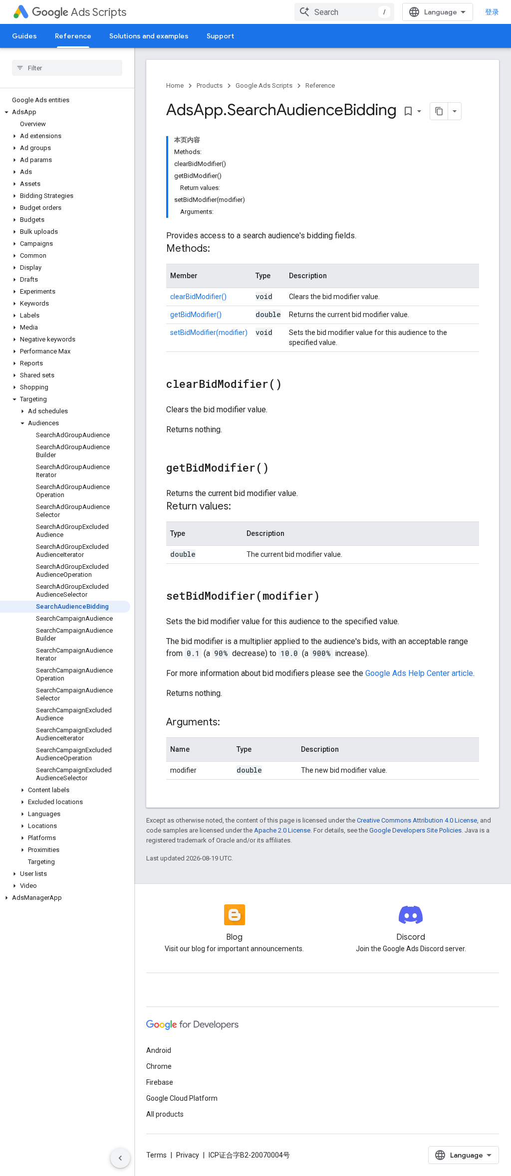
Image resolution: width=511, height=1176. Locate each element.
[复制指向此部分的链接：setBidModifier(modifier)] (330, 597)
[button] (65, 112)
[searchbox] (67, 68)
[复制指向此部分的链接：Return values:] (241, 507)
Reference (73, 35)
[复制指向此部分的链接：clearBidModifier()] (292, 385)
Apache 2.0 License (282, 830)
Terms (156, 1155)
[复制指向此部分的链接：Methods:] (220, 249)
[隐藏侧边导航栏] (120, 1158)
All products (165, 1114)
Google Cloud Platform (182, 1098)
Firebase (159, 1082)
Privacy (187, 1155)
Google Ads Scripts (264, 85)
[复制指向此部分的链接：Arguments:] (230, 723)
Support (220, 35)
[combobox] (344, 12)
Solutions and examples (149, 35)
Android (158, 1050)
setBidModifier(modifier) (209, 332)
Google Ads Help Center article (419, 673)
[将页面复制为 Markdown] (439, 111)
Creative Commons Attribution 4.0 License (417, 820)
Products (210, 85)
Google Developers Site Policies (415, 830)
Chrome (159, 1066)
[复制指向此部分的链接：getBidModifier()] (279, 469)
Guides (24, 35)
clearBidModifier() (198, 297)
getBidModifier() (196, 315)
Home (175, 85)
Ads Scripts (98, 12)
